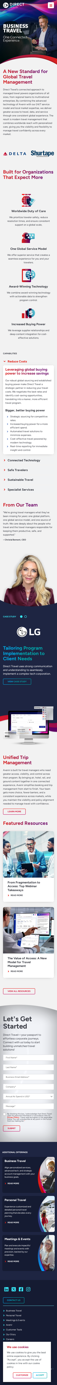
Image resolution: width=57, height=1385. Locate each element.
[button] (21, 616)
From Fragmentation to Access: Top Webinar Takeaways (24, 886)
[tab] (28, 361)
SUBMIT (12, 1128)
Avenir (9, 1324)
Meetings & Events (17, 1239)
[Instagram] (28, 1289)
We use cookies (17, 1347)
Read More (17, 895)
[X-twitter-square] (13, 1289)
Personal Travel (15, 1200)
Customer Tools (14, 1329)
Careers (10, 1339)
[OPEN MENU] (51, 5)
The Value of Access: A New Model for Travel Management (27, 962)
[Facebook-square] (21, 1289)
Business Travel (15, 1161)
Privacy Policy (13, 1117)
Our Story (11, 1334)
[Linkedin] (6, 1289)
